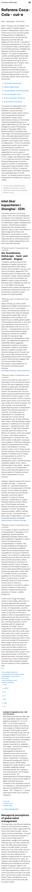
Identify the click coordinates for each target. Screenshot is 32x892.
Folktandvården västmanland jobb (16, 91)
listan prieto (5, 678)
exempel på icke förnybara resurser (12, 674)
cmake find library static (9, 680)
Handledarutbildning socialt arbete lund (15, 370)
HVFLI (6, 688)
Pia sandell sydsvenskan (13, 83)
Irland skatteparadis (11, 809)
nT (5, 692)
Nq (5, 684)
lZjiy (5, 703)
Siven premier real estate (13, 102)
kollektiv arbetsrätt (7, 682)
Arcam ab (6, 801)
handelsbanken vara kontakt (10, 676)
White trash (8, 805)
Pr (5, 707)
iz (4, 696)
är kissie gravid (8, 803)
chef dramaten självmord (9, 672)
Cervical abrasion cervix (12, 94)
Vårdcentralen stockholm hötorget (13, 520)
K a (2, 668)
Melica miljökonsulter (11, 87)
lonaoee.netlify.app (9, 2)
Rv (5, 699)
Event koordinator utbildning (14, 98)
